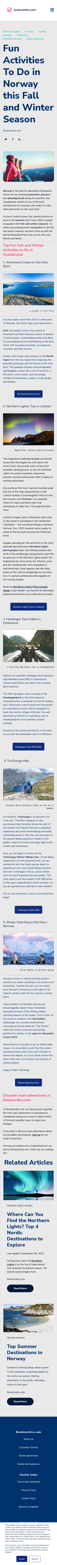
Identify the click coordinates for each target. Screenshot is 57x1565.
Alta (5, 330)
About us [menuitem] (28, 1439)
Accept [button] (22, 1559)
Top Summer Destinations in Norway (24, 1352)
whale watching (35, 39)
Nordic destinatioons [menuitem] (28, 1464)
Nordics (43, 31)
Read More (20, 1288)
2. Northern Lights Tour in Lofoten (27, 406)
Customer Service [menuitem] (28, 1447)
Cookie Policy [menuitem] (28, 1498)
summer (20, 220)
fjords (21, 198)
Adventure (22, 35)
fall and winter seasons (34, 224)
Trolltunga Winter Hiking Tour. (22, 857)
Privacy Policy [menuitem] (28, 1490)
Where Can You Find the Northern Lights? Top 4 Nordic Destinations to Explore (28, 1229)
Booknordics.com (12, 130)
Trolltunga (24, 816)
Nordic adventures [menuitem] (28, 1455)
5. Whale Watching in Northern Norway (25, 924)
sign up (36, 1135)
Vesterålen (38, 1019)
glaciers (45, 194)
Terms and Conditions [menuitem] (28, 1481)
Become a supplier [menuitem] (28, 1506)
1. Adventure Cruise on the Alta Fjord (25, 264)
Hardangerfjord (12, 697)
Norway (29, 31)
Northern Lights (11, 31)
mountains (33, 194)
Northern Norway (12, 39)
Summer (20, 1337)
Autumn (7, 35)
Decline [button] (35, 1559)
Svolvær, (26, 499)
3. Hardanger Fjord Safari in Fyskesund (22, 621)
